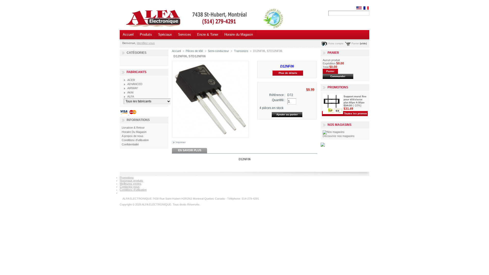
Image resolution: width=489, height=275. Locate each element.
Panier (355, 43)
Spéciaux (165, 34)
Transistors (241, 50)
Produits (146, 34)
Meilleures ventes (130, 183)
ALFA (130, 96)
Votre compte (336, 43)
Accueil (128, 34)
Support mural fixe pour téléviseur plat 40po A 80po (355, 99)
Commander (337, 76)
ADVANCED (134, 84)
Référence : (277, 95)
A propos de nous (132, 136)
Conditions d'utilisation (135, 140)
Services (184, 34)
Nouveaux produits (131, 180)
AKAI (130, 92)
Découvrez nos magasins (339, 136)
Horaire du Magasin (238, 34)
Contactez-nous (130, 186)
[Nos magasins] (334, 131)
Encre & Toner (207, 34)
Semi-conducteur (218, 50)
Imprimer (181, 142)
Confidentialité (130, 144)
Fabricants (136, 72)
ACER (131, 79)
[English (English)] (359, 8)
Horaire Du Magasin (134, 131)
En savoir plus (189, 150)
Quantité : (278, 100)
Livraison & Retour (133, 127)
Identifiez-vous (146, 43)
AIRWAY (132, 88)
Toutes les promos (355, 113)
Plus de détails (288, 73)
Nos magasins (339, 125)
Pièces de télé (194, 50)
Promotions (338, 87)
